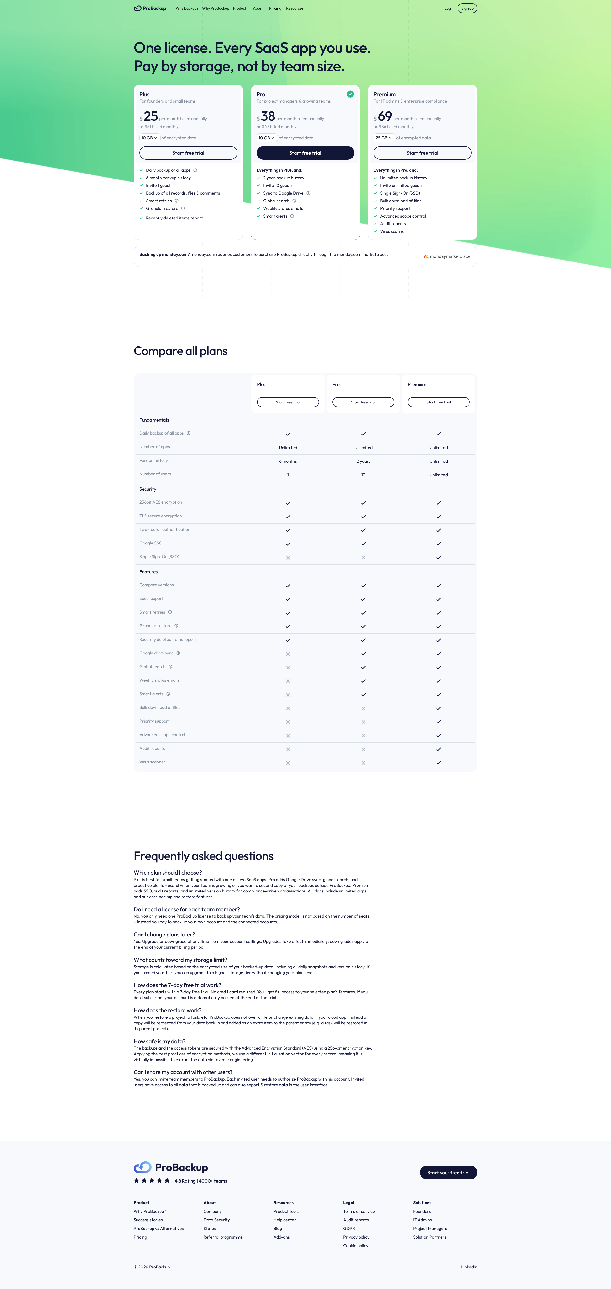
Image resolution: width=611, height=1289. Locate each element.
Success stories (148, 1220)
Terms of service (359, 1211)
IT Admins (422, 1220)
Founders (422, 1211)
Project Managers (430, 1228)
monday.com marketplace (362, 254)
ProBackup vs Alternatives (159, 1228)
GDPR (349, 1228)
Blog (278, 1228)
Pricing (275, 8)
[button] (187, 8)
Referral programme (223, 1237)
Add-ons (282, 1237)
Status (210, 1228)
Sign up (467, 8)
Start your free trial (448, 1172)
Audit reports (356, 1220)
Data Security (217, 1220)
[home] (150, 8)
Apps (257, 8)
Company (213, 1211)
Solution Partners (429, 1237)
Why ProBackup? (150, 1211)
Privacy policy (356, 1237)
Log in (449, 8)
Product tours (286, 1211)
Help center (285, 1220)
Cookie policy (355, 1245)
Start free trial (188, 153)
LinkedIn (469, 1267)
